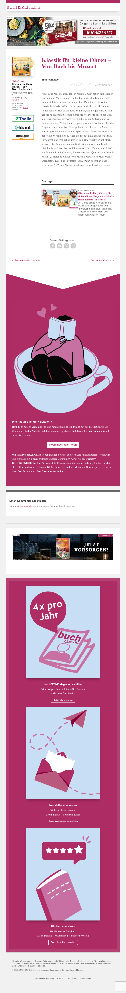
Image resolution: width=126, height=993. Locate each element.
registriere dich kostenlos (73, 431)
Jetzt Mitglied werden (63, 942)
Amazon (23, 136)
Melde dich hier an (43, 431)
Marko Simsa (18, 81)
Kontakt (60, 978)
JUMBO (15, 100)
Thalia (23, 118)
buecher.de (23, 127)
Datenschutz (85, 978)
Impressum (72, 978)
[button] (52, 245)
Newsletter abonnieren (63, 805)
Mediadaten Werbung (44, 978)
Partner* (25, 108)
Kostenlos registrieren (63, 444)
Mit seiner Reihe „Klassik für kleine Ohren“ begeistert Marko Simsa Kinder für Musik (96, 196)
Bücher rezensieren (63, 926)
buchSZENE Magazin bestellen (63, 684)
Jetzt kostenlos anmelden (63, 821)
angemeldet (26, 506)
